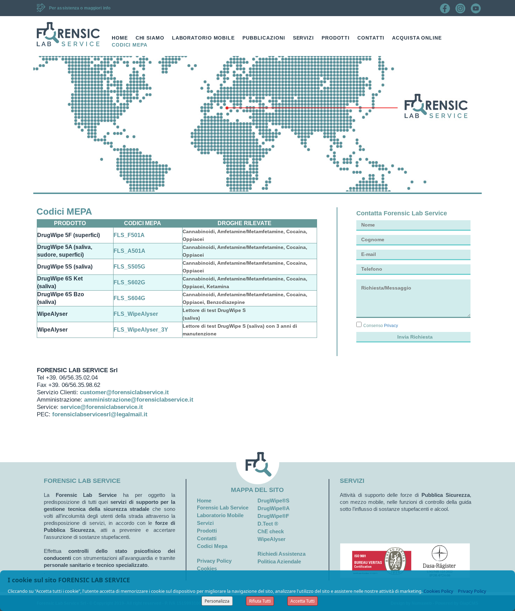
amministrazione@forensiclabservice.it (138, 399)
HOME (120, 38)
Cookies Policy (438, 591)
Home (204, 501)
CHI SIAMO (150, 38)
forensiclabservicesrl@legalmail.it (99, 414)
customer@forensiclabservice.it (124, 392)
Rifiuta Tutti (260, 601)
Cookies (207, 568)
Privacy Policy (214, 561)
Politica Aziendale (279, 561)
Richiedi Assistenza (281, 554)
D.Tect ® (268, 524)
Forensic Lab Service (222, 508)
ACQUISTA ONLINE (417, 38)
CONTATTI (370, 38)
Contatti (207, 538)
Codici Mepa (212, 546)
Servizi (205, 523)
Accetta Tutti (302, 601)
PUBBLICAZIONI (263, 38)
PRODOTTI (336, 38)
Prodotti (207, 531)
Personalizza (217, 601)
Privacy (391, 325)
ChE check (271, 531)
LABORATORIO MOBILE (203, 38)
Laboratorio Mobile (220, 515)
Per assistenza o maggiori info (79, 8)
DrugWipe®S (273, 501)
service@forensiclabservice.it (101, 407)
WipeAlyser (272, 539)
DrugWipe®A (274, 508)
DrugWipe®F (273, 516)
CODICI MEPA (129, 45)
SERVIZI (303, 38)
